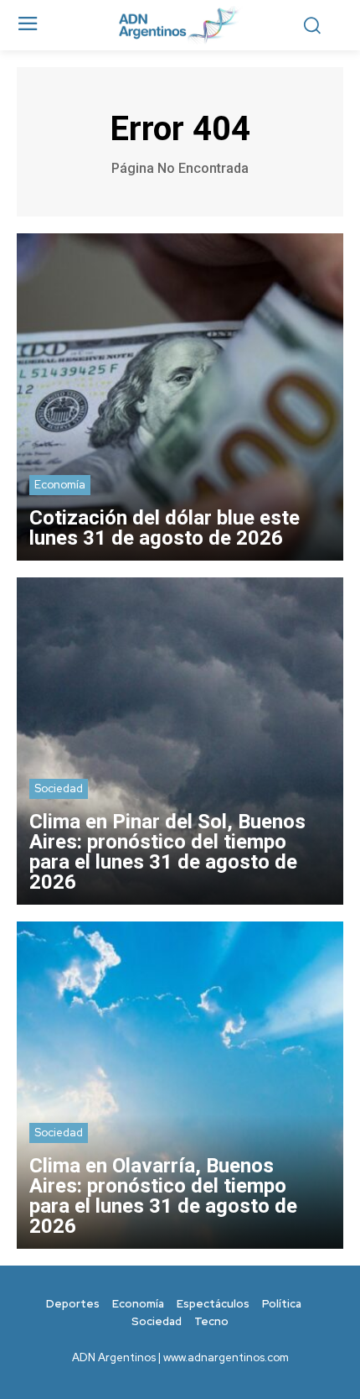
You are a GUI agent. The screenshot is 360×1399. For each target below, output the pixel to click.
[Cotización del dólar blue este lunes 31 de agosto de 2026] (180, 397)
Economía (59, 485)
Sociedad (58, 788)
